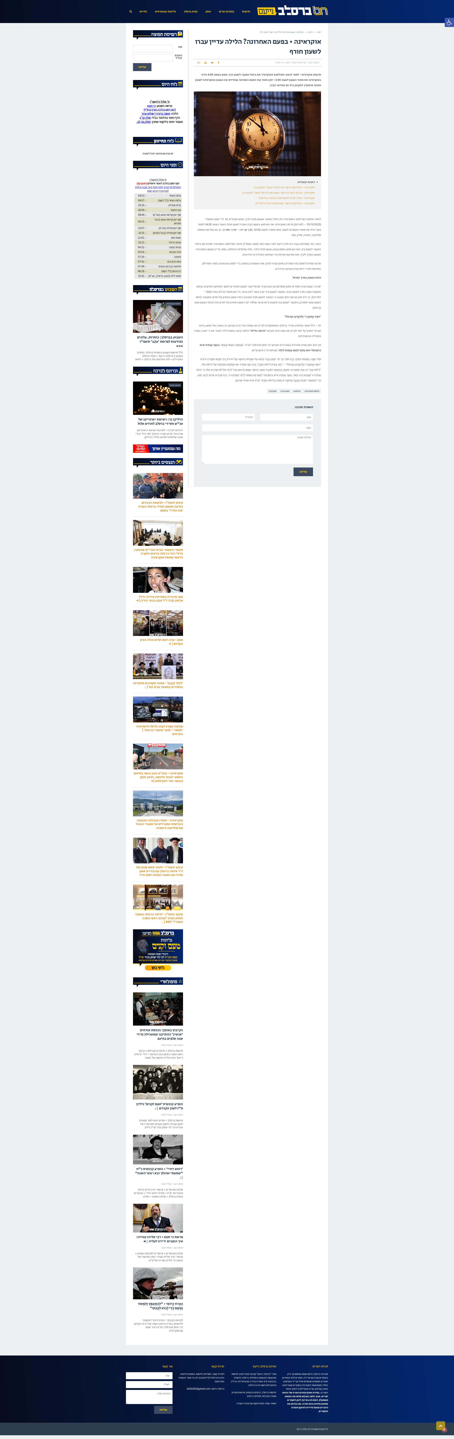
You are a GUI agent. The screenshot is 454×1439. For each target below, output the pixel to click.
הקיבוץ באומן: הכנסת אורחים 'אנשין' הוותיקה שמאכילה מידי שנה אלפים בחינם (160, 1049)
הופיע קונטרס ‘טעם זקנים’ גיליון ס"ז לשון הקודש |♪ (159, 1121)
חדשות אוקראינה (311, 391)
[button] (449, 22)
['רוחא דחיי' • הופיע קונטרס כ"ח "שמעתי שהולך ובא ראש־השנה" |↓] (158, 1164)
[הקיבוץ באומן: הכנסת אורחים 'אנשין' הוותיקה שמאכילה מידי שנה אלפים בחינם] (158, 1023)
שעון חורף (285, 391)
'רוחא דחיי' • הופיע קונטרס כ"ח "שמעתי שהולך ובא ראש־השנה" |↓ (159, 1188)
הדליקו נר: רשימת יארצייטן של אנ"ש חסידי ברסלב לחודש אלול (160, 436)
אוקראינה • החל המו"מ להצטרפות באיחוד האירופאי (286, 198)
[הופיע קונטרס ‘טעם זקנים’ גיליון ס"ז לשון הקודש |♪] (158, 1097)
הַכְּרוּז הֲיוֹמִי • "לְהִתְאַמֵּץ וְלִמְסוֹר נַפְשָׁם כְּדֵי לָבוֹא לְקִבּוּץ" (160, 1321)
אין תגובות (279, 62)
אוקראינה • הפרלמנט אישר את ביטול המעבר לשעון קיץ (284, 187)
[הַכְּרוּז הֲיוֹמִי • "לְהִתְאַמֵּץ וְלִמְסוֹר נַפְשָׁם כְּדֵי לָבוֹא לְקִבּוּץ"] (158, 1298)
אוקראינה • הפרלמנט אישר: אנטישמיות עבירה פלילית (285, 203)
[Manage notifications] (444, 1430)
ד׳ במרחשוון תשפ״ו (300, 62)
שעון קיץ (272, 391)
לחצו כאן (310, 1411)
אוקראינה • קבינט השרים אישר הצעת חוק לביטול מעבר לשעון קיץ (278, 193)
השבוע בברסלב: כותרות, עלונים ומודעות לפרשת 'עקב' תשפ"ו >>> (160, 356)
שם (180, 47)
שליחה (142, 67)
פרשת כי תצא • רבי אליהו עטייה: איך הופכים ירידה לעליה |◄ (159, 1254)
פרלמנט (297, 391)
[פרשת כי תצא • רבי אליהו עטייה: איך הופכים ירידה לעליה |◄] (158, 1233)
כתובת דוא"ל (178, 56)
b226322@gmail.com (199, 1403)
